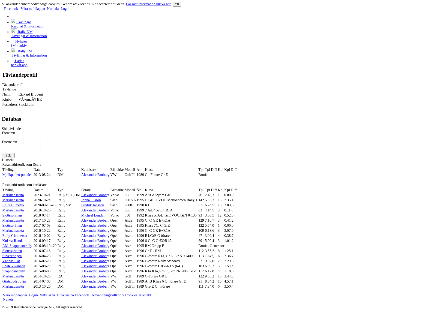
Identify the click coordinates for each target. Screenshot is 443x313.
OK (177, 4)
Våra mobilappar (32, 9)
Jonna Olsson (91, 200)
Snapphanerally (13, 271)
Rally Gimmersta (14, 236)
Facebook (10, 9)
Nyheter (8, 299)
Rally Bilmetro (13, 205)
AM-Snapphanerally (17, 246)
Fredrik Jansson (92, 205)
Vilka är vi (47, 295)
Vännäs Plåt (11, 261)
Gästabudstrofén (14, 281)
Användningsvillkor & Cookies (114, 295)
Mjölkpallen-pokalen (17, 175)
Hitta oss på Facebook (72, 295)
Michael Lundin (93, 215)
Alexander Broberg (95, 175)
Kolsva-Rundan (13, 241)
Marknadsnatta (13, 195)
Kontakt (52, 9)
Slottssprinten (12, 215)
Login (64, 9)
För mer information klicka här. (148, 4)
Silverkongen (12, 256)
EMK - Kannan (13, 266)
